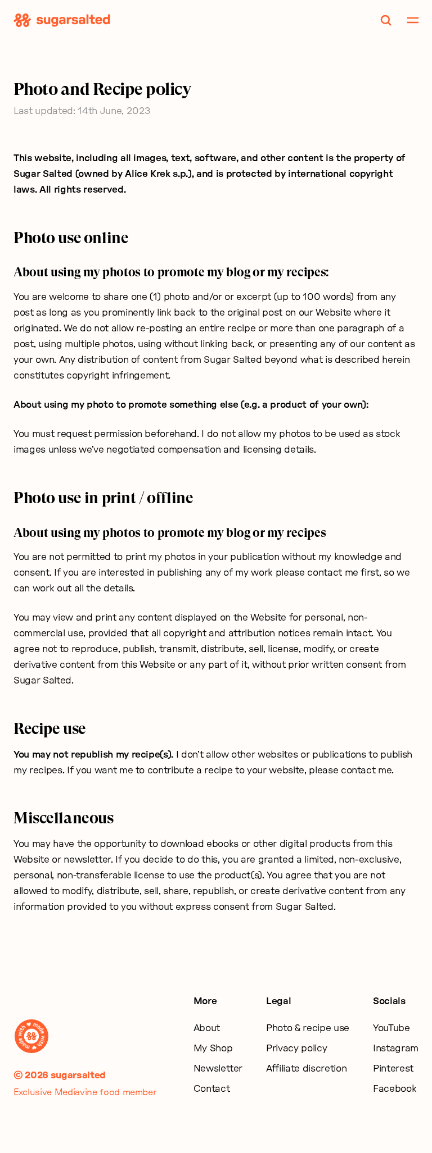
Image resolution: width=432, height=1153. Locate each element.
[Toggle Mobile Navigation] (412, 20)
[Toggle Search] (385, 20)
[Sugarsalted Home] (62, 20)
